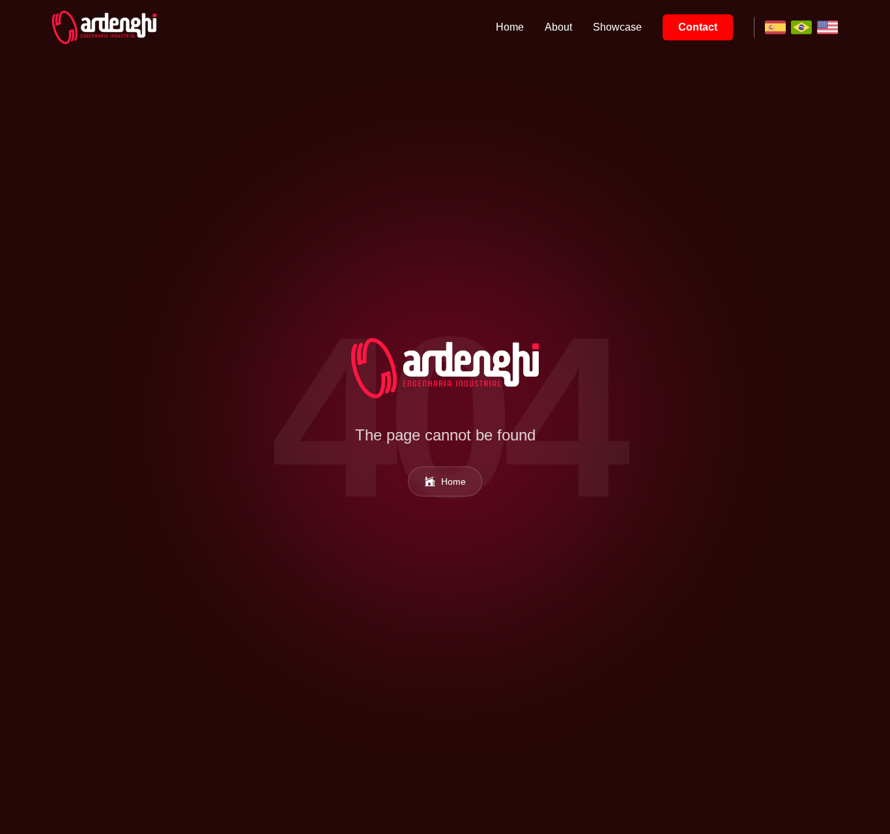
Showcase (617, 27)
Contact (697, 27)
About (558, 27)
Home (510, 27)
